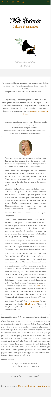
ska (38, 286)
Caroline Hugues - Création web (34, 386)
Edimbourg (30, 304)
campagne (34, 301)
